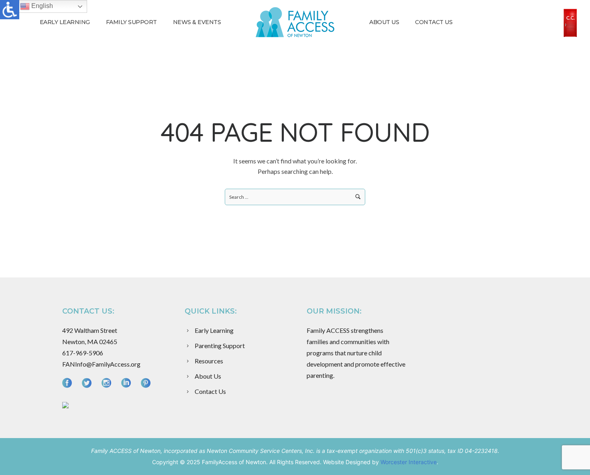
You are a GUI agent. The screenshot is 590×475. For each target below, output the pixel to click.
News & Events (197, 22)
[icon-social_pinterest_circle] (146, 383)
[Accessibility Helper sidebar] (9, 9)
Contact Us (433, 22)
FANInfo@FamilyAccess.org (101, 364)
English (41, 5)
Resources (209, 361)
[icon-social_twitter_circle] (89, 383)
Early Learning (65, 22)
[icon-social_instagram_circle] (108, 383)
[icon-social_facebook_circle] (69, 383)
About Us (384, 22)
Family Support (131, 22)
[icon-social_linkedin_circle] (128, 383)
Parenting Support (220, 345)
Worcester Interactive (408, 462)
